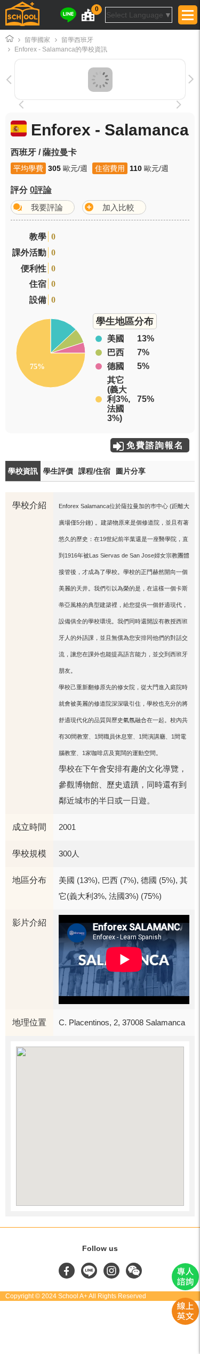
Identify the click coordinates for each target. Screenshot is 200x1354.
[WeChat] (134, 1276)
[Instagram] (112, 1276)
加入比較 (118, 207)
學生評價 (58, 471)
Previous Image (36, 79)
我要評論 (47, 207)
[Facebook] (68, 1276)
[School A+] (22, 15)
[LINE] (68, 14)
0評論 (41, 189)
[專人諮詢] (185, 1287)
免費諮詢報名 (155, 445)
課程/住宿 (94, 471)
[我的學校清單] (88, 14)
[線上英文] (185, 1322)
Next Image (164, 79)
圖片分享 (131, 471)
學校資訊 (23, 471)
